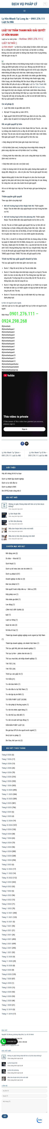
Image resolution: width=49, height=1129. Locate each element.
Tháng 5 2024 (7, 847)
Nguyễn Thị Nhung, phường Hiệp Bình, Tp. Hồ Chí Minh (18, 1034)
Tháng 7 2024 (7, 838)
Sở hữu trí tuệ (10, 630)
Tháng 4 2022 (7, 900)
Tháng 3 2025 (7, 812)
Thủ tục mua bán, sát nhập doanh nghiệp (20, 658)
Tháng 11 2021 (7, 917)
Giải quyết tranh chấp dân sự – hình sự (19, 589)
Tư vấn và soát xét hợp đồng (16, 720)
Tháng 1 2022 (7, 908)
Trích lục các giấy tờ (13, 674)
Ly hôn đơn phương (15, 521)
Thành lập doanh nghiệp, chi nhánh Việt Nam (21, 643)
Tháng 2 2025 (7, 816)
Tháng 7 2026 (7, 759)
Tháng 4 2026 (7, 772)
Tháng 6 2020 (7, 983)
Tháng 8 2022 (7, 886)
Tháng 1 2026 (7, 785)
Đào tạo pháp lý (11, 584)
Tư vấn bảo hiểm (12, 684)
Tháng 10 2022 (7, 878)
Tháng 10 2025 (7, 799)
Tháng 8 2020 (7, 974)
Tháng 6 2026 (7, 763)
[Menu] (24, 10)
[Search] (45, 4)
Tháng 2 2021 (7, 948)
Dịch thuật (9, 564)
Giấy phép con (11, 594)
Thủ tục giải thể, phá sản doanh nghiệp (19, 648)
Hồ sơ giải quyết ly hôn (12, 124)
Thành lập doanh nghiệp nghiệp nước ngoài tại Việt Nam (25, 635)
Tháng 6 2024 (7, 843)
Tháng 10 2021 (7, 922)
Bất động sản (10, 553)
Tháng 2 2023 (7, 865)
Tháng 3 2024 (7, 856)
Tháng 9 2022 (7, 882)
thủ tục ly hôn (40, 87)
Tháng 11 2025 (7, 794)
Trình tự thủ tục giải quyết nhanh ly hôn (19, 259)
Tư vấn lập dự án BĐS (13, 694)
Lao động (9, 604)
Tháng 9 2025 (7, 803)
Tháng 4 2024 (7, 851)
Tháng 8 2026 (7, 755)
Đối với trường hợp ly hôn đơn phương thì (19, 217)
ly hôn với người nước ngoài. (11, 303)
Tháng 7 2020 (7, 979)
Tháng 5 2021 (7, 935)
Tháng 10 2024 (7, 825)
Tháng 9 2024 (7, 829)
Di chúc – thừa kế (12, 558)
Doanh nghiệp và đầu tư (14, 579)
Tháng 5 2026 (7, 768)
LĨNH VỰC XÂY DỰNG (13, 610)
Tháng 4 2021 (7, 939)
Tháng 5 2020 (7, 987)
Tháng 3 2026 (7, 777)
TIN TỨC (9, 664)
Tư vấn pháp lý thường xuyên (16, 705)
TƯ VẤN (9, 679)
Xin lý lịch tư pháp (12, 735)
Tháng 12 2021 (7, 913)
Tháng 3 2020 (7, 996)
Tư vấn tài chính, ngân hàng (15, 710)
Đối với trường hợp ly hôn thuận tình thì (19, 206)
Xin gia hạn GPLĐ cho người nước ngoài (20, 730)
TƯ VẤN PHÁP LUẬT (13, 699)
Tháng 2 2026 (7, 781)
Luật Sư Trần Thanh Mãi (37, 84)
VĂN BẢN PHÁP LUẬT (14, 725)
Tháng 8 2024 (7, 834)
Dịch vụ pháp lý (24, 4)
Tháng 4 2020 (7, 992)
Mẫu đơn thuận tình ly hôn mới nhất (21, 528)
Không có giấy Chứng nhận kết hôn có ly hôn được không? (26, 505)
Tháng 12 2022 (7, 869)
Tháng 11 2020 (7, 961)
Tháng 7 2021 (7, 926)
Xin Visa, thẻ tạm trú (13, 740)
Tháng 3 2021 (7, 944)
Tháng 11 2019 (7, 1014)
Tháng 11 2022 (7, 873)
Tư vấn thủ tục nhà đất (14, 715)
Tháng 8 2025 (7, 807)
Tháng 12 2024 (7, 821)
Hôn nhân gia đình (12, 599)
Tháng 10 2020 (7, 966)
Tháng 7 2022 (7, 891)
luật (7, 615)
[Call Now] (3, 1041)
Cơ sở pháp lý (8, 104)
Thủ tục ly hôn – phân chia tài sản (18, 653)
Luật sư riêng (10, 620)
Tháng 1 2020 (7, 1005)
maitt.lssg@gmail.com (12, 1045)
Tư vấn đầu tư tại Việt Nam (15, 689)
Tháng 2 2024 (7, 860)
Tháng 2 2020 (7, 1001)
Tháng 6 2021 (7, 930)
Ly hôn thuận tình (14, 514)
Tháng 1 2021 (7, 952)
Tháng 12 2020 (7, 957)
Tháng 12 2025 (7, 790)
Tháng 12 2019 (7, 1009)
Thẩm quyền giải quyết (12, 196)
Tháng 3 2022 (7, 904)
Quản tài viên (10, 625)
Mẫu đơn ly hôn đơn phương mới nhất (22, 536)
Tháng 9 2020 (7, 970)
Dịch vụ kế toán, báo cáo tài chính (18, 569)
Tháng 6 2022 (7, 895)
